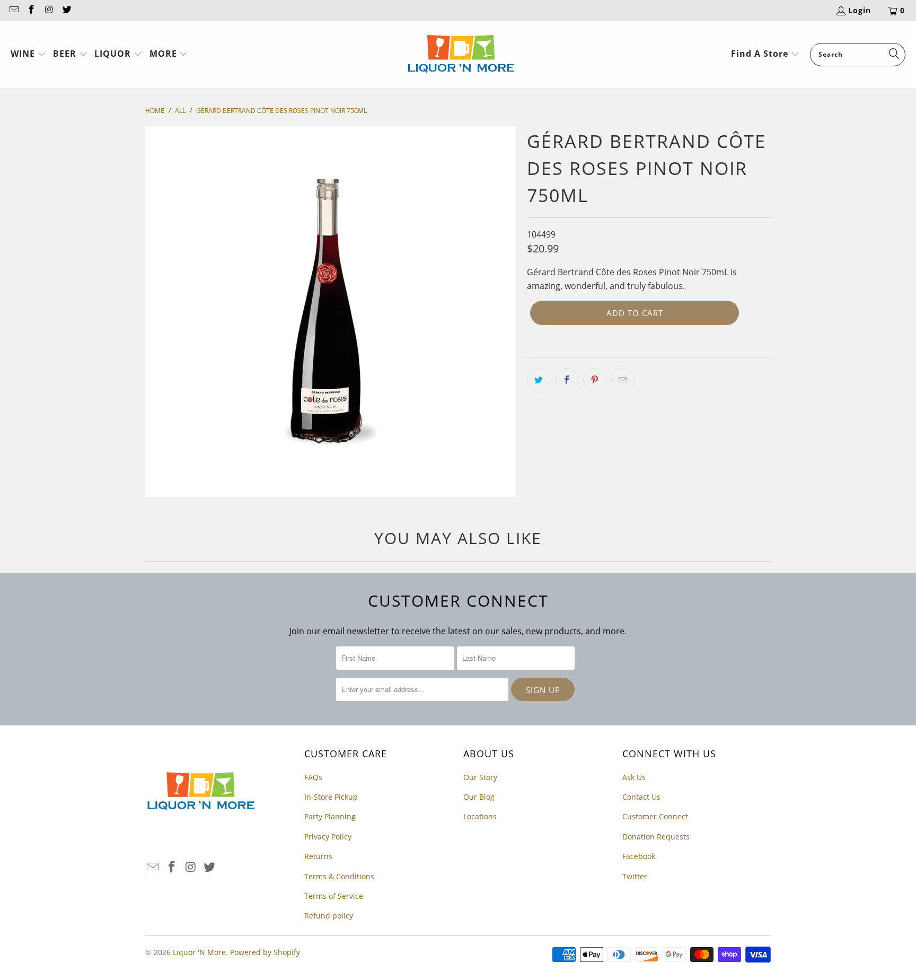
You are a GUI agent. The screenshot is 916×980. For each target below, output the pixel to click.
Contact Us (641, 797)
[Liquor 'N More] (461, 55)
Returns (318, 856)
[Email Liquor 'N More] (13, 10)
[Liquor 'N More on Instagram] (48, 10)
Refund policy (328, 916)
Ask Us (634, 777)
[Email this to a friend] (623, 379)
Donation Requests (656, 837)
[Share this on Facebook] (566, 379)
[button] (28, 54)
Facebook (638, 856)
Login (859, 10)
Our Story (480, 777)
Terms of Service (333, 896)
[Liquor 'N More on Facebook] (31, 10)
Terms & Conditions (339, 876)
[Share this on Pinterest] (594, 379)
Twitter (634, 876)
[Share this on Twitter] (538, 379)
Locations (480, 816)
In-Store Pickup (331, 797)
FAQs (313, 777)
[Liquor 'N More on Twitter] (66, 10)
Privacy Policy (327, 837)
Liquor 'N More (199, 952)
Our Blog (479, 797)
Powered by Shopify (265, 952)
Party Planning (330, 816)
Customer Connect (655, 816)
